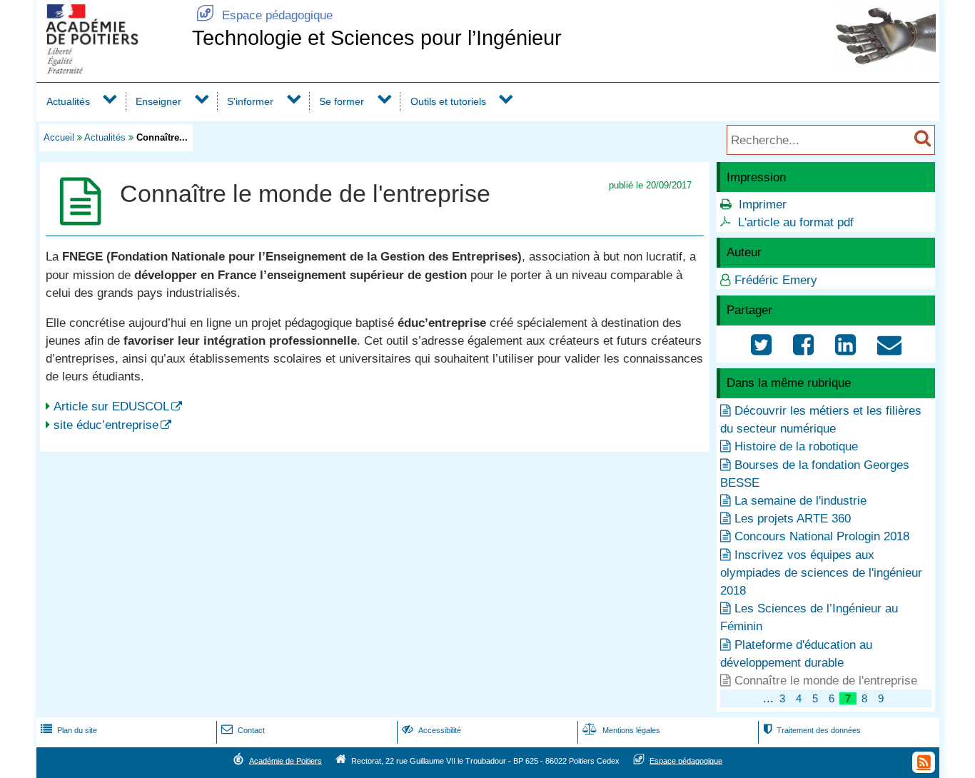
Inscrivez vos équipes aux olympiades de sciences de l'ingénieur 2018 (821, 572)
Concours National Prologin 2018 (821, 536)
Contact (243, 730)
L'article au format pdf (796, 222)
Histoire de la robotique (796, 446)
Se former (341, 101)
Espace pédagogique (264, 15)
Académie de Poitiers (285, 760)
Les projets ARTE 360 (792, 518)
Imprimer (763, 204)
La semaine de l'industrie (800, 500)
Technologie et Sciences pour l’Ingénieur (377, 37)
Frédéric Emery (775, 280)
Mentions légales (621, 730)
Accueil (59, 137)
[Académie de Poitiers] (111, 69)
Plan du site (69, 730)
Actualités (68, 101)
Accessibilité (431, 730)
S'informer (250, 101)
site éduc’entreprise (106, 425)
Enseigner (158, 101)
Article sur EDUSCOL (111, 406)
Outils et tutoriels (448, 101)
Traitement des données (812, 730)
